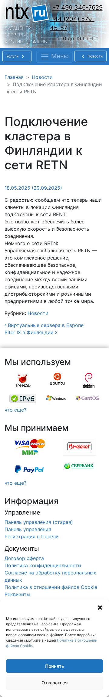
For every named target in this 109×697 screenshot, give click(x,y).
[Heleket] (79, 447)
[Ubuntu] (57, 380)
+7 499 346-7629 (77, 7)
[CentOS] (88, 398)
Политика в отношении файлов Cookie (51, 587)
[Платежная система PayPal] (29, 469)
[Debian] (88, 380)
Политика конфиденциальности (43, 565)
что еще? (15, 410)
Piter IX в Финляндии (30, 332)
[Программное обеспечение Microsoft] (56, 398)
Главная (14, 77)
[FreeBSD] (23, 380)
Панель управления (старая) (39, 522)
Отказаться (54, 683)
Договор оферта (24, 558)
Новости (42, 77)
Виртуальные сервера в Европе (45, 325)
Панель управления (28, 529)
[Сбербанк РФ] (79, 469)
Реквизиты (17, 594)
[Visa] (29, 447)
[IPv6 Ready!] (22, 398)
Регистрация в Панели (32, 537)
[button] (100, 607)
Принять (54, 666)
